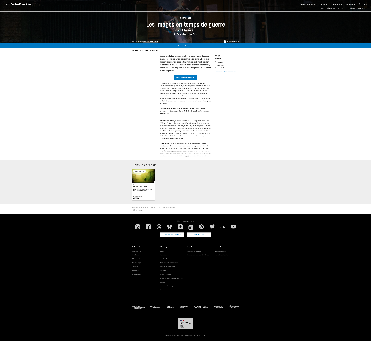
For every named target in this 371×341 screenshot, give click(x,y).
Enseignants (163, 270)
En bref (135, 50)
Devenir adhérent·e (329, 8)
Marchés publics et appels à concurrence (170, 259)
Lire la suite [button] (185, 157)
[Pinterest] (201, 227)
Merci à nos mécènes (220, 251)
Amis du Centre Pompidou (221, 255)
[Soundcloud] (222, 227)
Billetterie (341, 8)
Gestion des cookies (201, 335)
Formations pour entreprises (194, 251)
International (135, 270)
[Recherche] (360, 4)
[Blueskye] (169, 227)
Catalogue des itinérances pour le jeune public (171, 278)
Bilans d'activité (136, 259)
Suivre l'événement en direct (185, 77)
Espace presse (163, 290)
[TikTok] (180, 227)
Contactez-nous (199, 235)
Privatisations (163, 255)
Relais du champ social (165, 274)
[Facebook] (148, 227)
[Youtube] (233, 227)
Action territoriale (136, 274)
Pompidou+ (349, 4)
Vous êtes (362, 8)
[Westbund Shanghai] (220, 308)
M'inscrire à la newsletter (172, 235)
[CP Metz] (171, 308)
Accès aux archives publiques (167, 286)
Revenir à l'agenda (233, 41)
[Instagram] (137, 227)
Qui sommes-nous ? (137, 251)
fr (365, 4)
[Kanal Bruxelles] (202, 308)
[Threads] (159, 227)
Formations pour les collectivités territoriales (198, 255)
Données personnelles (190, 335)
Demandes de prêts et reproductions (169, 262)
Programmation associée (149, 50)
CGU (182, 335)
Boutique (352, 8)
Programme (324, 4)
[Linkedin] (191, 227)
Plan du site (177, 335)
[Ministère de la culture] (185, 323)
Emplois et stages (136, 262)
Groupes (162, 251)
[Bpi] (139, 308)
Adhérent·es (135, 266)
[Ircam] (156, 308)
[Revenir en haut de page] (366, 336)
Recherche (162, 282)
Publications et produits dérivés (167, 266)
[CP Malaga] (185, 308)
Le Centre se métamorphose (308, 4)
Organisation (135, 255)
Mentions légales (169, 335)
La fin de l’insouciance (150, 41)
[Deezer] (212, 227)
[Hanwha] (234, 308)
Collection (336, 4)
